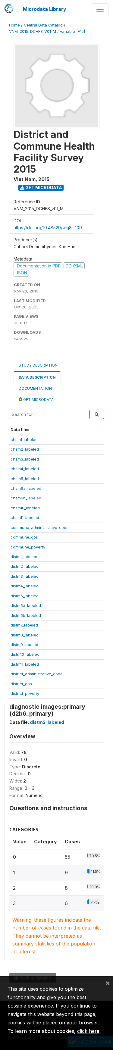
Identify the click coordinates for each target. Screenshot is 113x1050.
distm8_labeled (25, 635)
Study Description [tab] (38, 365)
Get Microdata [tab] (38, 399)
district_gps (21, 683)
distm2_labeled (25, 566)
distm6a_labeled (26, 605)
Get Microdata (43, 187)
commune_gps (24, 537)
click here (88, 1031)
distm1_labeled (24, 556)
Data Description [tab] (37, 377)
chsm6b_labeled (26, 497)
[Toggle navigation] (100, 9)
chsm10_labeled (25, 507)
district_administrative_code (37, 673)
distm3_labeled (25, 576)
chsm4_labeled (25, 468)
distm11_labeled (25, 664)
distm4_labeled (25, 585)
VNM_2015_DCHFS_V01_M (32, 31)
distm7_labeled (24, 625)
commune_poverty (28, 547)
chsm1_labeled (24, 439)
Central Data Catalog (43, 25)
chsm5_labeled (25, 478)
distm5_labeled (25, 595)
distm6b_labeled (26, 615)
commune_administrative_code (40, 527)
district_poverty (25, 693)
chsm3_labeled (25, 459)
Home (14, 25)
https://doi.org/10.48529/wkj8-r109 (48, 227)
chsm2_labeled (25, 449)
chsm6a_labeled (26, 488)
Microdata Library (44, 9)
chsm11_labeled (25, 517)
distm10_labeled (25, 654)
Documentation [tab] (35, 388)
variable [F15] (72, 31)
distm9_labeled (24, 644)
